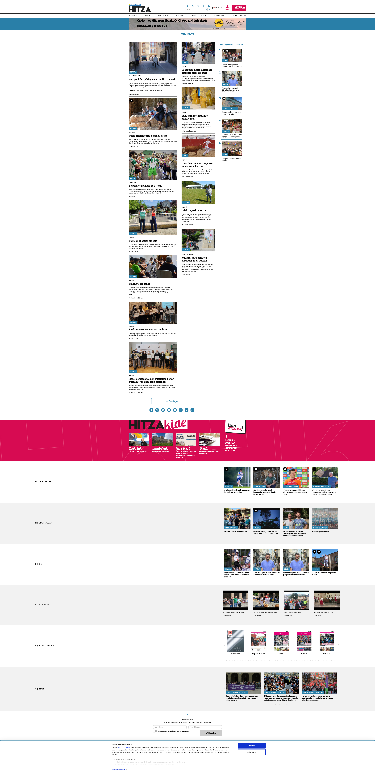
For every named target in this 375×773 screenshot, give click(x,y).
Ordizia (131, 237)
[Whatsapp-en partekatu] (181, 410)
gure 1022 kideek (124, 747)
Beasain (131, 280)
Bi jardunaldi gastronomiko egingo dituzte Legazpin (232, 136)
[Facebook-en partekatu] (151, 410)
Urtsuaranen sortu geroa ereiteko (148, 135)
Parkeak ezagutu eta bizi (143, 240)
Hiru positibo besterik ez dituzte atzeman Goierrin (146, 90)
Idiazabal (132, 132)
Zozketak (230, 443)
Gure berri (230, 440)
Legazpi (184, 160)
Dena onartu (251, 745)
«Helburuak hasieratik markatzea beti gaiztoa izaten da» (237, 491)
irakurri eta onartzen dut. (173, 731)
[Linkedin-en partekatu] (186, 410)
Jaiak (225, 61)
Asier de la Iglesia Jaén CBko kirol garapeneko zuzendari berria (230, 90)
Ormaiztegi (132, 182)
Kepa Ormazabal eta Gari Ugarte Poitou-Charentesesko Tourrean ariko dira (236, 575)
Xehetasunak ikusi (118, 769)
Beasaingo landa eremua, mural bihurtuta (231, 113)
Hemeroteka (231, 448)
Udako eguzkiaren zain (195, 210)
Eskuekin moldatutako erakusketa (195, 117)
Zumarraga (190, 254)
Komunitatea (163, 16)
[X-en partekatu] (157, 410)
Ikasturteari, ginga (139, 283)
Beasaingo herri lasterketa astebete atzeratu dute (197, 71)
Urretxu (184, 254)
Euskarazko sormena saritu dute (148, 329)
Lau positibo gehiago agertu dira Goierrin (152, 79)
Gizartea (133, 72)
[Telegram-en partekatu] (175, 410)
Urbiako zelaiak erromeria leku (236, 531)
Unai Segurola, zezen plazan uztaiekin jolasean (198, 164)
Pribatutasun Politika (165, 731)
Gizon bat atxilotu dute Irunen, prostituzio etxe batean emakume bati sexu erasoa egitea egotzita (242, 698)
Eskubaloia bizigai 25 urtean (145, 185)
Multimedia (180, 16)
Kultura (133, 128)
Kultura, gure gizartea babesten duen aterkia (194, 259)
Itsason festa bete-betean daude (232, 159)
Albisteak (133, 16)
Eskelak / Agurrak (199, 16)
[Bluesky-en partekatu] (169, 410)
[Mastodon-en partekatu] (163, 410)
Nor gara (230, 451)
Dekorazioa (235, 654)
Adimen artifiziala (239, 16)
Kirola (132, 178)
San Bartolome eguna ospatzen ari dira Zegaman (232, 65)
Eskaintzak (231, 445)
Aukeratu (250, 752)
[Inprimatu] (192, 410)
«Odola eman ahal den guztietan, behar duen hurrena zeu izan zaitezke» (151, 380)
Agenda (147, 16)
